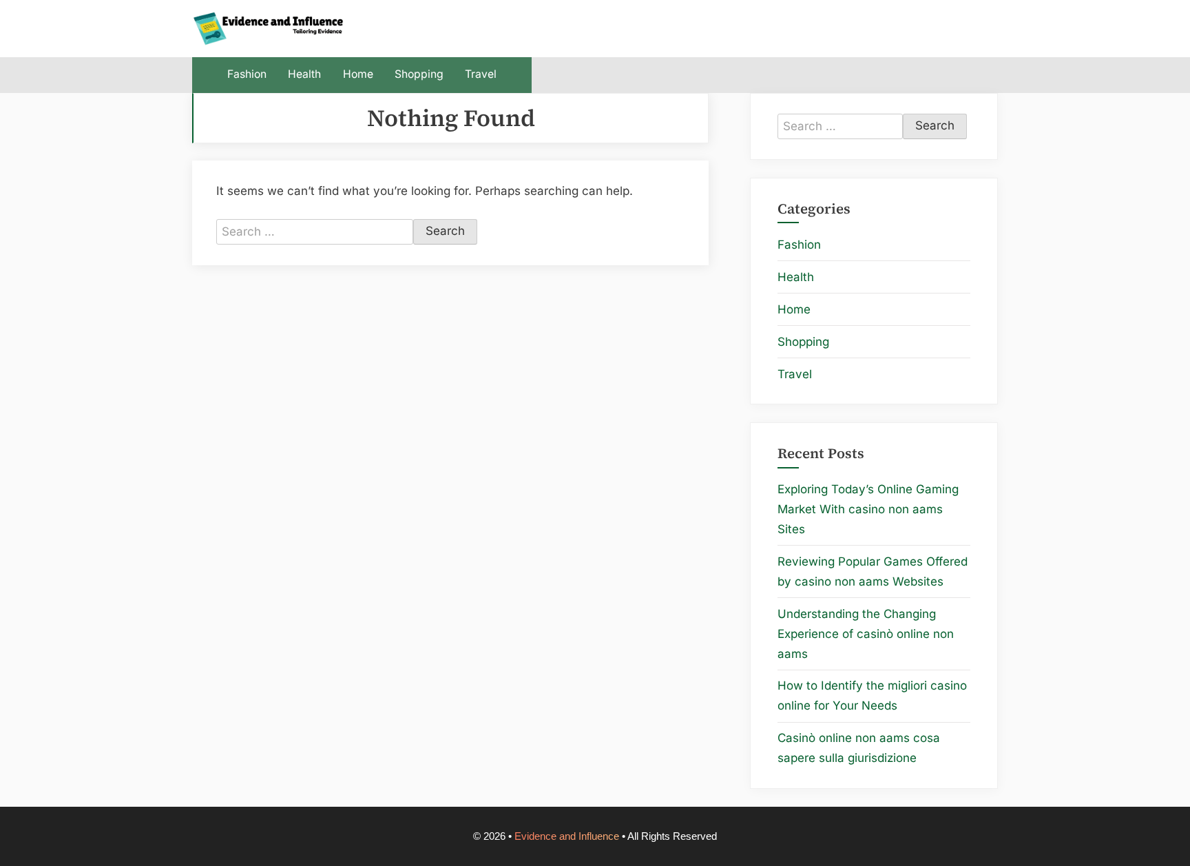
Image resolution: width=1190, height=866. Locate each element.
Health (304, 74)
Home (358, 74)
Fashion (247, 74)
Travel (481, 74)
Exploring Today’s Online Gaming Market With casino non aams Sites (868, 509)
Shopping (419, 74)
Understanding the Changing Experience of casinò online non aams (865, 634)
